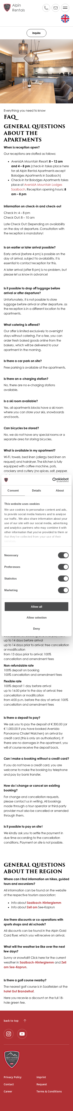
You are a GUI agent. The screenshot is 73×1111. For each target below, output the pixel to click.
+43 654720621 (46, 8)
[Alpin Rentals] (36, 1059)
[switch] (63, 567)
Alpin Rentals (18, 8)
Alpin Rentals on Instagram (8, 1034)
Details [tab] (36, 490)
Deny (36, 628)
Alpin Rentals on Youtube (22, 1034)
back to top (11, 1020)
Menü (65, 8)
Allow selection (37, 617)
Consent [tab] (13, 490)
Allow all (36, 606)
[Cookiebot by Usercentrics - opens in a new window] (52, 480)
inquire (36, 33)
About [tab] (60, 490)
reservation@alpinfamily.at (56, 8)
